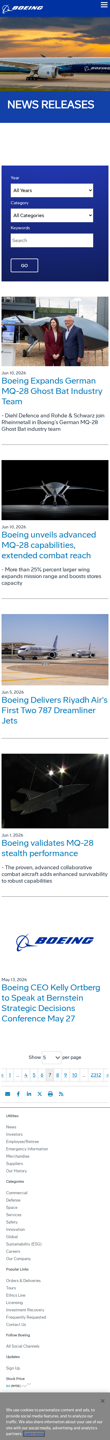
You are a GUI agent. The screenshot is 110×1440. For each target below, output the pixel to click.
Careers (13, 1251)
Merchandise (17, 1156)
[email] (7, 1094)
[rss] (61, 1094)
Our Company (18, 1258)
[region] (55, 1416)
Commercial (17, 1193)
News (11, 1127)
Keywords (20, 227)
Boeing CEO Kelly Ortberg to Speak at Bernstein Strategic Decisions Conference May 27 (51, 1003)
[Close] (102, 1401)
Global (12, 1237)
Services (13, 1215)
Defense (13, 1200)
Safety (12, 1222)
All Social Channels (22, 1346)
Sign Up (13, 1368)
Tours (11, 1288)
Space (11, 1207)
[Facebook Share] (18, 1094)
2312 (96, 1075)
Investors (14, 1134)
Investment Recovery (25, 1310)
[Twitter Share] (39, 1094)
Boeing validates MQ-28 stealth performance (48, 848)
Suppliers (14, 1163)
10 (74, 1075)
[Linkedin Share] (29, 1094)
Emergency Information (27, 1149)
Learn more (34, 1433)
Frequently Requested (26, 1317)
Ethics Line (15, 1295)
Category (19, 202)
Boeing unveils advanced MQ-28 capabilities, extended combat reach (49, 545)
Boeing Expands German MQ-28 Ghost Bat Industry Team (52, 391)
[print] (50, 1094)
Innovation (15, 1229)
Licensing (14, 1302)
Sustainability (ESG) (24, 1244)
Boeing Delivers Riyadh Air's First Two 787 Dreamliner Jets (55, 710)
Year (15, 177)
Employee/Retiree (22, 1141)
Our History (16, 1171)
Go (24, 265)
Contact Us (16, 1324)
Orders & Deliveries (23, 1280)
